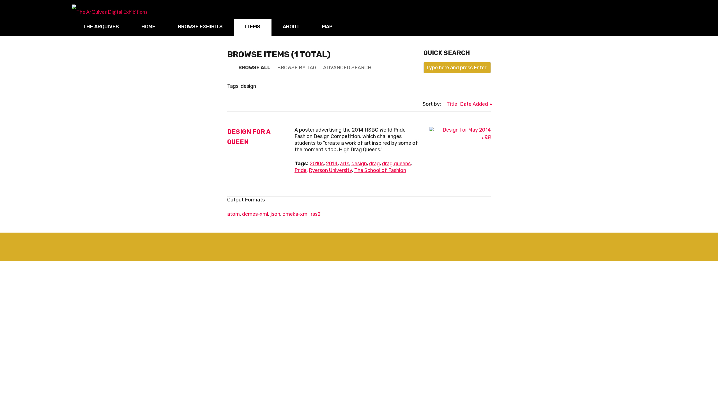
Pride (300, 170)
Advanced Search (347, 68)
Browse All (254, 68)
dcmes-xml (255, 214)
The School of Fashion (380, 170)
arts (344, 163)
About (291, 27)
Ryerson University (330, 170)
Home (148, 27)
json (275, 214)
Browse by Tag (296, 68)
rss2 (316, 214)
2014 (332, 163)
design (359, 163)
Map (327, 27)
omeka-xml (295, 214)
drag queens (396, 163)
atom (233, 214)
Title (452, 104)
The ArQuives (101, 27)
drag (374, 163)
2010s (317, 163)
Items (252, 27)
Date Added (474, 104)
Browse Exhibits (200, 27)
